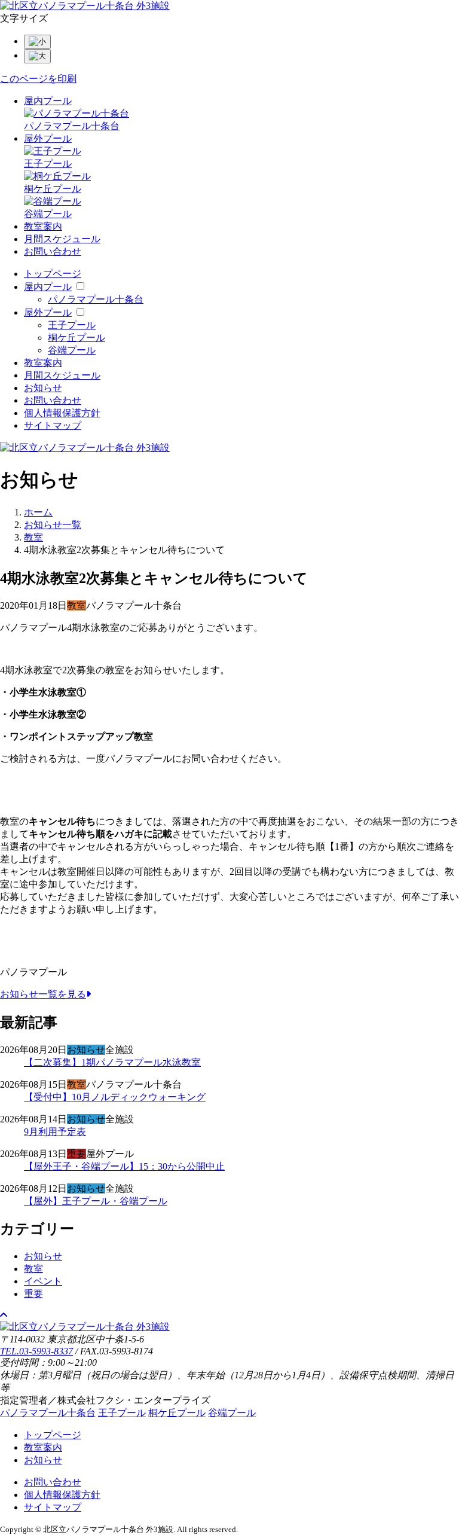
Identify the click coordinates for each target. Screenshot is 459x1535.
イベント (43, 1281)
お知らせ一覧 (52, 525)
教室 (33, 537)
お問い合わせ (52, 251)
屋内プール (48, 101)
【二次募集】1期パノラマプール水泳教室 (112, 1062)
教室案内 (43, 226)
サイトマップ (52, 425)
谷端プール (72, 350)
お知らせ (43, 388)
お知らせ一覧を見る (43, 994)
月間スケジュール (62, 239)
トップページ (52, 273)
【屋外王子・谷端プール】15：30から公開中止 (124, 1166)
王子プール (72, 325)
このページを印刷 (38, 79)
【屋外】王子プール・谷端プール (95, 1201)
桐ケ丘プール (76, 337)
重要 (33, 1294)
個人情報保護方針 (62, 413)
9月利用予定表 (55, 1132)
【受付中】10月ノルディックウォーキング (115, 1097)
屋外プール (48, 138)
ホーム (38, 512)
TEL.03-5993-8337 (36, 1351)
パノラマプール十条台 (95, 299)
